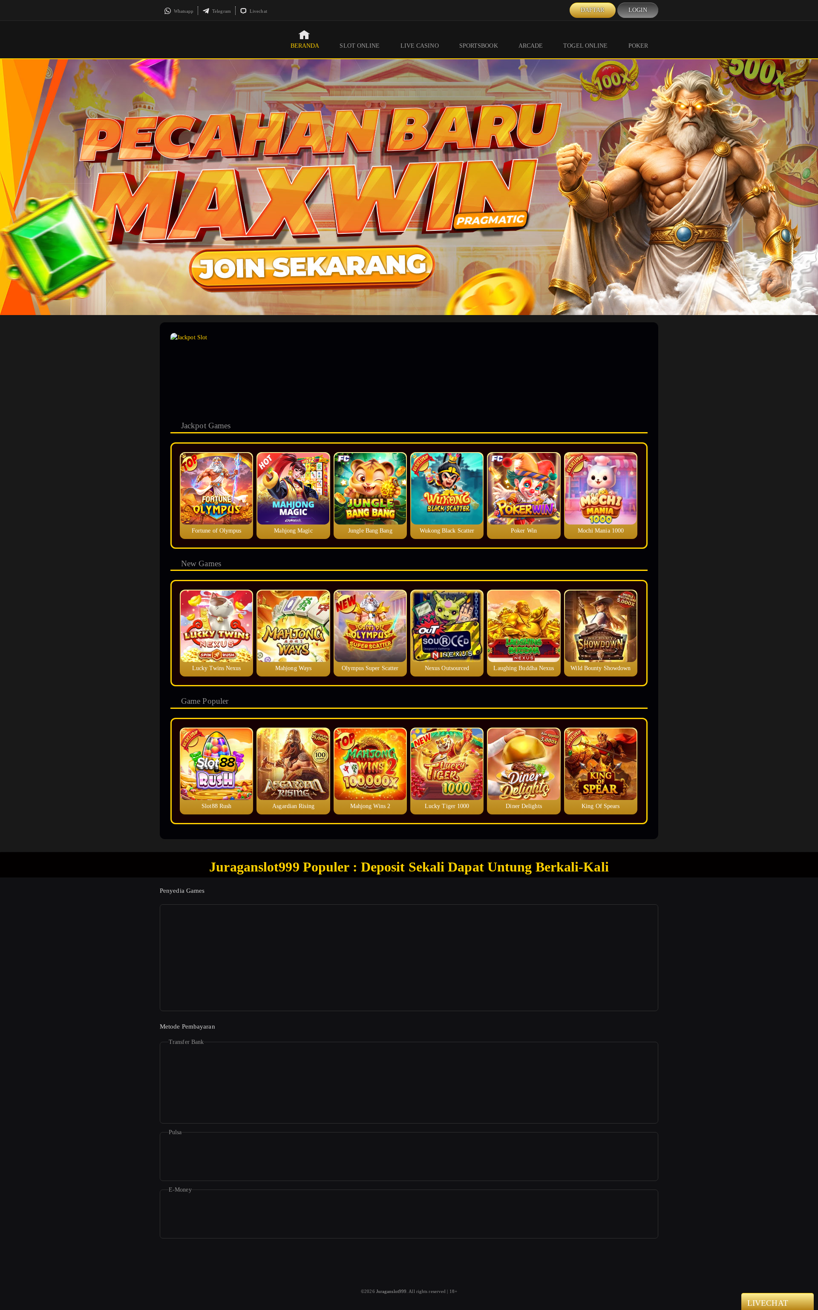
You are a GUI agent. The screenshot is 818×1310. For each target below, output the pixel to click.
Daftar (593, 10)
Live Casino (419, 46)
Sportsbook (478, 46)
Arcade (530, 46)
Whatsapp (183, 11)
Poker (638, 46)
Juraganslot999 (391, 1291)
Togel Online (585, 46)
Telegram (221, 11)
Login (638, 10)
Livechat (257, 11)
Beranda (305, 46)
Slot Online (360, 46)
